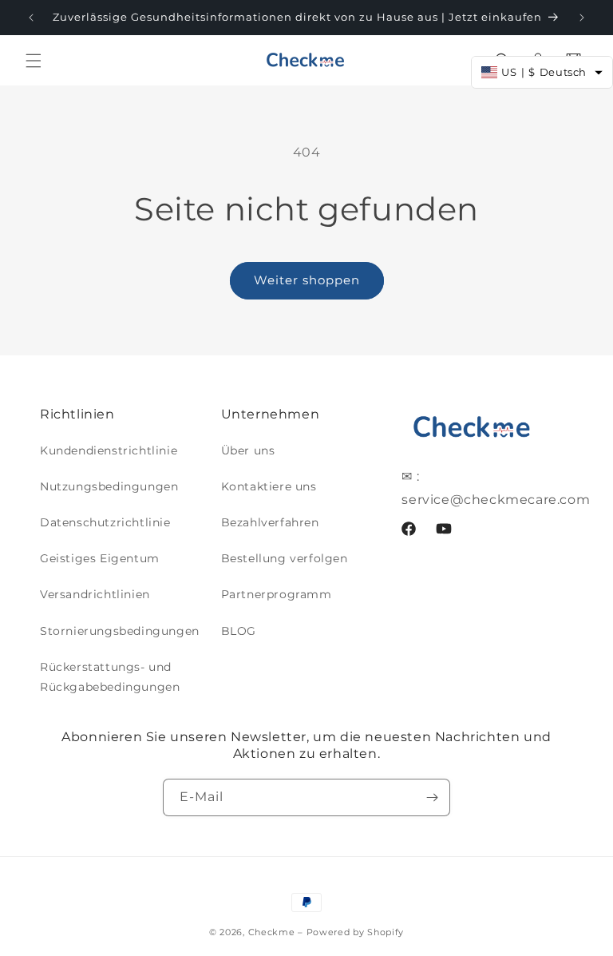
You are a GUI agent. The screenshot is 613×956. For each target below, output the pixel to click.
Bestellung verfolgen (284, 558)
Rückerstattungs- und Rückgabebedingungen (110, 677)
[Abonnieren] (431, 797)
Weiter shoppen (307, 280)
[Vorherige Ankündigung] (31, 17)
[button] (33, 60)
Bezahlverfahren (270, 522)
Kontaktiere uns (269, 486)
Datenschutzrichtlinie (105, 522)
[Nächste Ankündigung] (581, 17)
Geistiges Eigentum (100, 558)
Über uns (248, 450)
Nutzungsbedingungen (109, 486)
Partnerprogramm (276, 594)
